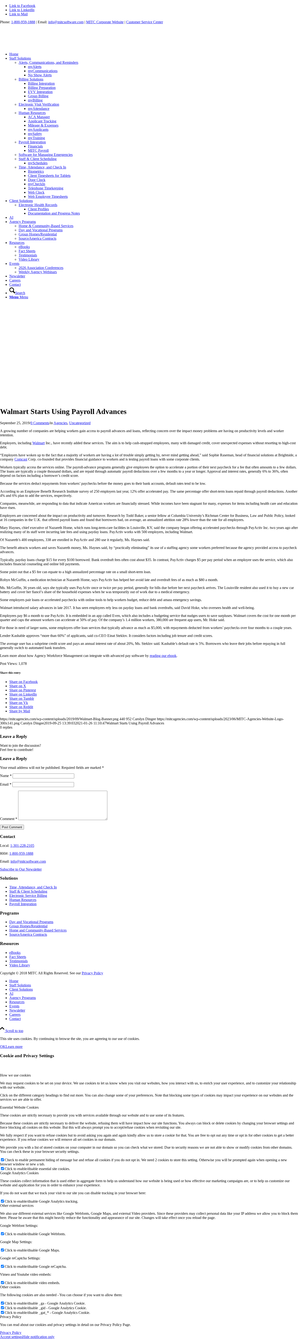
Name (6, 776)
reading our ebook (163, 656)
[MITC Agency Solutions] (35, 46)
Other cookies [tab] (10, 1287)
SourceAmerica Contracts (28, 934)
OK (3, 1047)
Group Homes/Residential (28, 926)
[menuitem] (153, 54)
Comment (8, 819)
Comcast (20, 459)
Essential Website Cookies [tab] (19, 1107)
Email (5, 784)
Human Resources (22, 900)
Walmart (38, 443)
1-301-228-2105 (22, 846)
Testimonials (18, 961)
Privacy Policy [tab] (10, 1317)
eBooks (14, 953)
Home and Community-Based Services (38, 930)
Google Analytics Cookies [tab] (19, 1173)
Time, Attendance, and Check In (33, 887)
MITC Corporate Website (105, 22)
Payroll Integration (23, 904)
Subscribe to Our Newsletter (21, 869)
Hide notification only (38, 1337)
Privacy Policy (92, 973)
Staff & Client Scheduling (28, 891)
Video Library (19, 965)
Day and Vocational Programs (31, 922)
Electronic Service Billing (28, 896)
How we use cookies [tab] (15, 1075)
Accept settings (11, 1337)
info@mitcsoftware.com (66, 22)
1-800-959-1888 (23, 22)
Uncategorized (80, 423)
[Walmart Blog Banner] (111, 400)
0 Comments (39, 423)
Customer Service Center (144, 22)
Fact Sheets (17, 957)
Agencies (60, 423)
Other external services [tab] (17, 1206)
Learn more (14, 1047)
